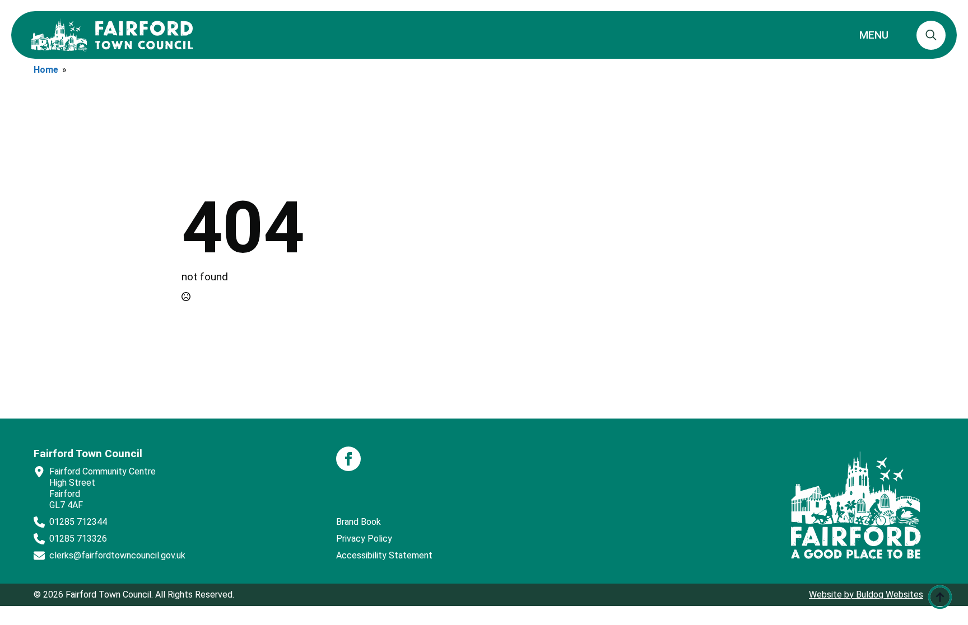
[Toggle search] (931, 35)
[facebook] (348, 459)
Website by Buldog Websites (866, 594)
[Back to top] (940, 597)
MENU (873, 35)
